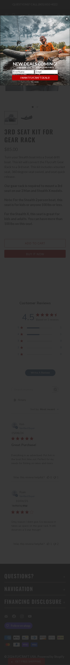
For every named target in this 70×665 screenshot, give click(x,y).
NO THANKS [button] (35, 82)
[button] (67, 19)
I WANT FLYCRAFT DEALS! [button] (35, 77)
